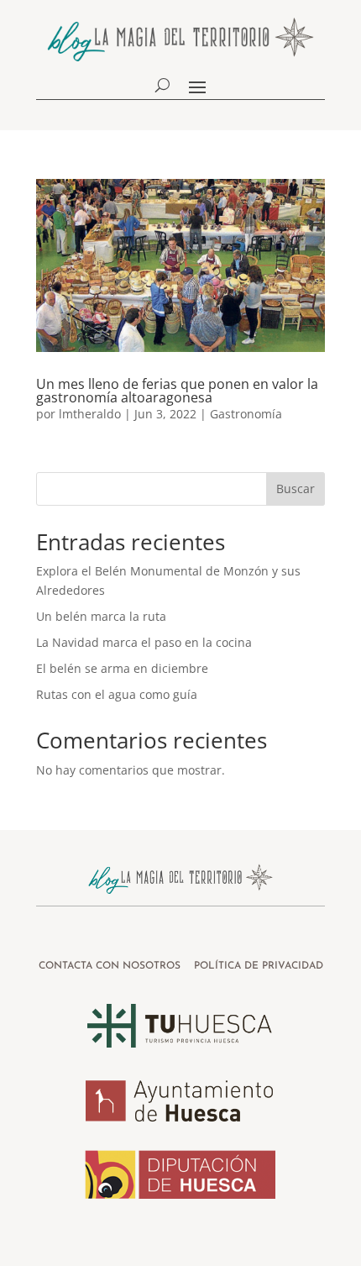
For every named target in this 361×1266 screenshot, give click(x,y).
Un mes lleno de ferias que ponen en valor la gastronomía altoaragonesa (177, 391)
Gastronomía (246, 414)
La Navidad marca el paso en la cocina (144, 642)
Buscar (295, 488)
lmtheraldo (90, 414)
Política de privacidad (258, 966)
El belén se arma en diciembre (122, 668)
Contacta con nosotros (111, 966)
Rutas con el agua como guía (116, 694)
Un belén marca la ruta (101, 616)
